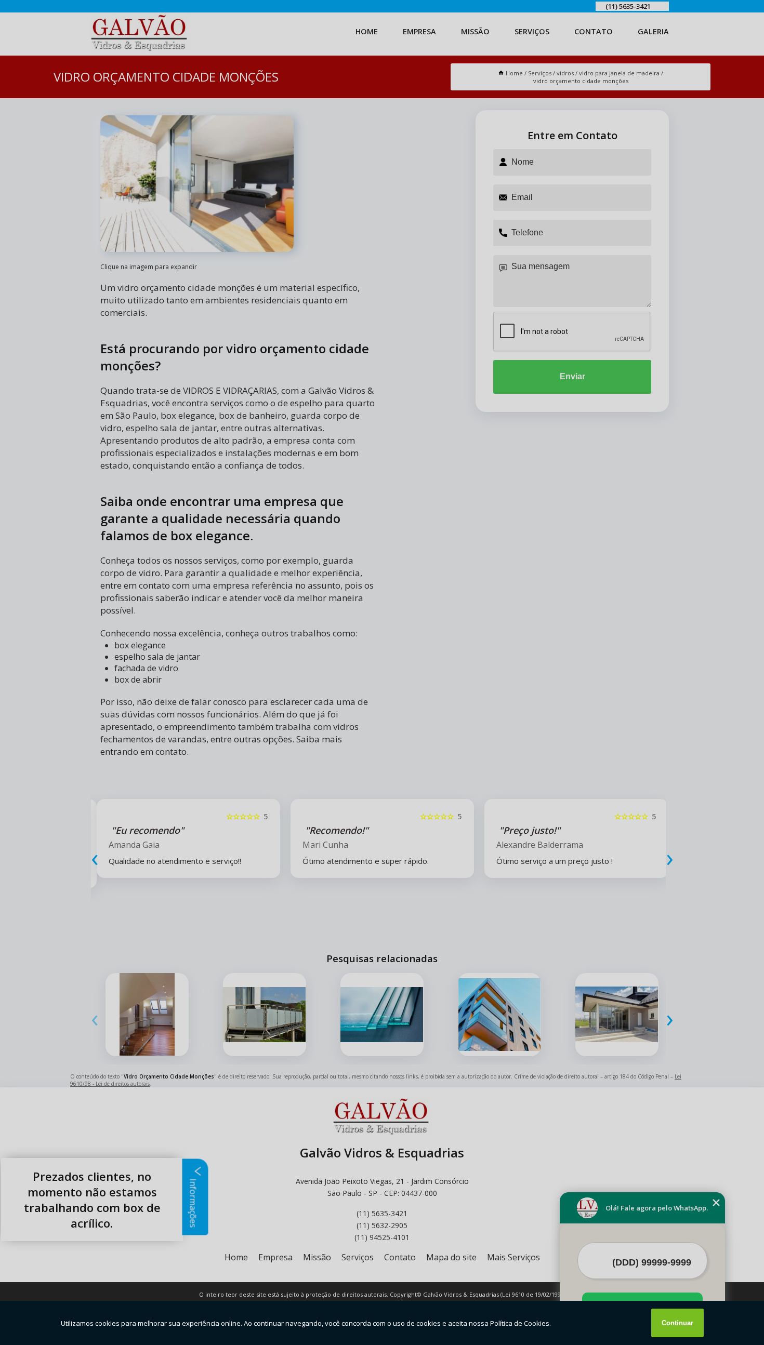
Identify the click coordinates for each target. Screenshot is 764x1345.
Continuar (677, 1323)
